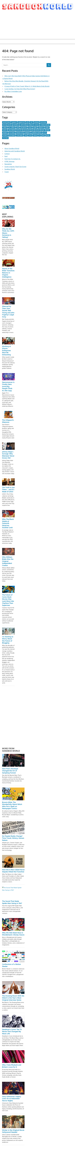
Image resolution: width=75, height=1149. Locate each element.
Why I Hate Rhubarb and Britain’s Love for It (11, 1066)
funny (35, 127)
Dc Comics (12, 127)
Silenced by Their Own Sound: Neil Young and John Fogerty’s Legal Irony (8, 311)
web (43, 135)
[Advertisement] (37, 24)
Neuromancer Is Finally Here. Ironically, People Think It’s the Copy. (8, 386)
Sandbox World (9, 169)
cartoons (23, 125)
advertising (6, 122)
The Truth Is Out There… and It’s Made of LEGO (8, 489)
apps (27, 122)
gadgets (41, 127)
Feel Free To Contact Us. (12, 159)
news (47, 130)
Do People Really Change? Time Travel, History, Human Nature (13, 838)
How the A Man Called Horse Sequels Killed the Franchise (13, 871)
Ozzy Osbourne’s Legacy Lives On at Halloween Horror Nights (11, 1098)
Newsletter (8, 164)
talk (25, 135)
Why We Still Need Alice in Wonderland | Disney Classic (13, 934)
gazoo (5, 130)
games (47, 127)
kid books (26, 130)
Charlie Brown (45, 125)
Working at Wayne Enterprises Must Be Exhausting (6, 350)
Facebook (24, 127)
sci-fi (44, 132)
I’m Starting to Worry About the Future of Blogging (7, 640)
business (16, 125)
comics (5, 127)
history (19, 130)
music (43, 130)
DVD (18, 127)
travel (35, 135)
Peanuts (5, 132)
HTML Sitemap (9, 161)
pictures (12, 132)
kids (32, 130)
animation (21, 122)
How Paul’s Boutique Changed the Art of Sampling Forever (10, 771)
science (5, 135)
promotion (19, 132)
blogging (43, 122)
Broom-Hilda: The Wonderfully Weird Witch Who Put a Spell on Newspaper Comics (12, 805)
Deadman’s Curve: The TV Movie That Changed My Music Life (12, 1031)
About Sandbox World (11, 148)
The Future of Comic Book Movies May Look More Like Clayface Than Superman (8, 600)
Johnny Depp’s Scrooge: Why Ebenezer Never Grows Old (8, 455)
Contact (7, 154)
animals (14, 122)
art (31, 122)
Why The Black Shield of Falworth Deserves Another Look (8, 523)
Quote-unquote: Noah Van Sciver (15, 167)
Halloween (11, 130)
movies (37, 130)
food (29, 127)
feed (5, 156)
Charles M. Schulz (33, 125)
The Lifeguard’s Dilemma (8, 421)
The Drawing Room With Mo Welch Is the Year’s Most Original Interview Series (13, 998)
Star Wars (20, 135)
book (4, 125)
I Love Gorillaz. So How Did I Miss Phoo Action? (19, 89)
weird (48, 135)
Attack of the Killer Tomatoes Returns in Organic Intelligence (8, 273)
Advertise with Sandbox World (14, 151)
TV (39, 135)
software (12, 135)
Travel (6, 172)
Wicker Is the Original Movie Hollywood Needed (13, 1131)
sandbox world (37, 132)
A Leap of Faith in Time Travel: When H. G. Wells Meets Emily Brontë (26, 86)
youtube (5, 138)
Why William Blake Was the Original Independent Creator (7, 561)
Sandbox (27, 132)
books (10, 125)
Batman (36, 122)
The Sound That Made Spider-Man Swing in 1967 (12, 902)
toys (30, 135)
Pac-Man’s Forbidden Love (13, 91)
